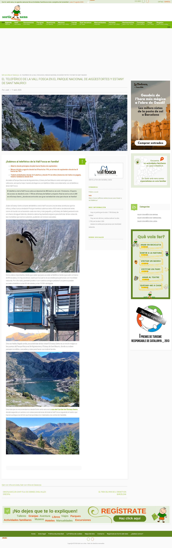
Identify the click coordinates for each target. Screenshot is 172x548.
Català (160, 2)
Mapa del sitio (90, 534)
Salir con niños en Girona (147, 214)
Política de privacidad (56, 534)
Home (33, 534)
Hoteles (114, 23)
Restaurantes (128, 23)
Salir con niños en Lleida (11, 485)
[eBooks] (147, 1)
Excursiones (29, 23)
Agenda (8, 23)
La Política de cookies (74, 534)
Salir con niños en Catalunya (10, 75)
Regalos (162, 23)
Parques (40, 23)
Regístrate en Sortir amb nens (117, 534)
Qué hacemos (85, 23)
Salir (17, 23)
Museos (63, 23)
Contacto (100, 534)
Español (167, 2)
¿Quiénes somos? (137, 534)
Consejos (141, 23)
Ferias (74, 23)
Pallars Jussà (93, 192)
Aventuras (50, 23)
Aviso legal (42, 534)
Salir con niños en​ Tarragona (149, 218)
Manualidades (100, 23)
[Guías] (143, 1)
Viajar (150, 23)
